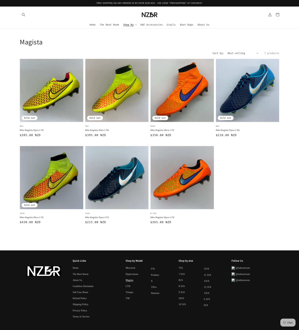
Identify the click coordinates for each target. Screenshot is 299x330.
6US (206, 305)
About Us (77, 280)
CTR (128, 286)
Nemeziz (155, 293)
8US (181, 280)
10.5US (182, 304)
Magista (129, 280)
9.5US (182, 292)
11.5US (207, 275)
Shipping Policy (80, 304)
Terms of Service (81, 316)
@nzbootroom (243, 268)
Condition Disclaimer (83, 286)
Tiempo (129, 292)
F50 (153, 268)
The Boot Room (80, 274)
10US (181, 298)
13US (206, 293)
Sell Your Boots (80, 292)
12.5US (207, 287)
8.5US (182, 286)
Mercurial (130, 268)
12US (206, 281)
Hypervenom (132, 274)
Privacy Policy (80, 310)
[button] (23, 14)
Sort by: (218, 53)
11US (206, 268)
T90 (128, 298)
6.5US (207, 299)
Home (76, 268)
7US (181, 268)
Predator (155, 275)
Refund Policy (80, 298)
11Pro (154, 287)
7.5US (182, 274)
